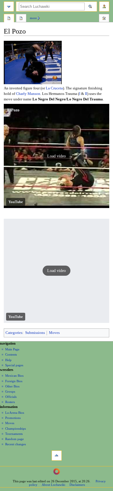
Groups (10, 391)
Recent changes (15, 444)
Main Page (12, 349)
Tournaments (14, 433)
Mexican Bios (14, 375)
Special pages (14, 365)
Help (8, 360)
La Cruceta (54, 88)
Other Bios (12, 386)
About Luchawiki (53, 484)
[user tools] (104, 6)
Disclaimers (77, 484)
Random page (14, 439)
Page (9, 18)
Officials (11, 396)
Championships (15, 428)
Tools (104, 18)
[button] (57, 156)
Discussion (21, 18)
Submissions (35, 333)
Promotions (13, 418)
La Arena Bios (14, 412)
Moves (54, 333)
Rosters (10, 402)
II (86, 94)
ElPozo (13, 110)
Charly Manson (28, 94)
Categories (14, 333)
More (33, 18)
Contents (11, 354)
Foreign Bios (13, 381)
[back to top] (57, 455)
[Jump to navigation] (9, 6)
